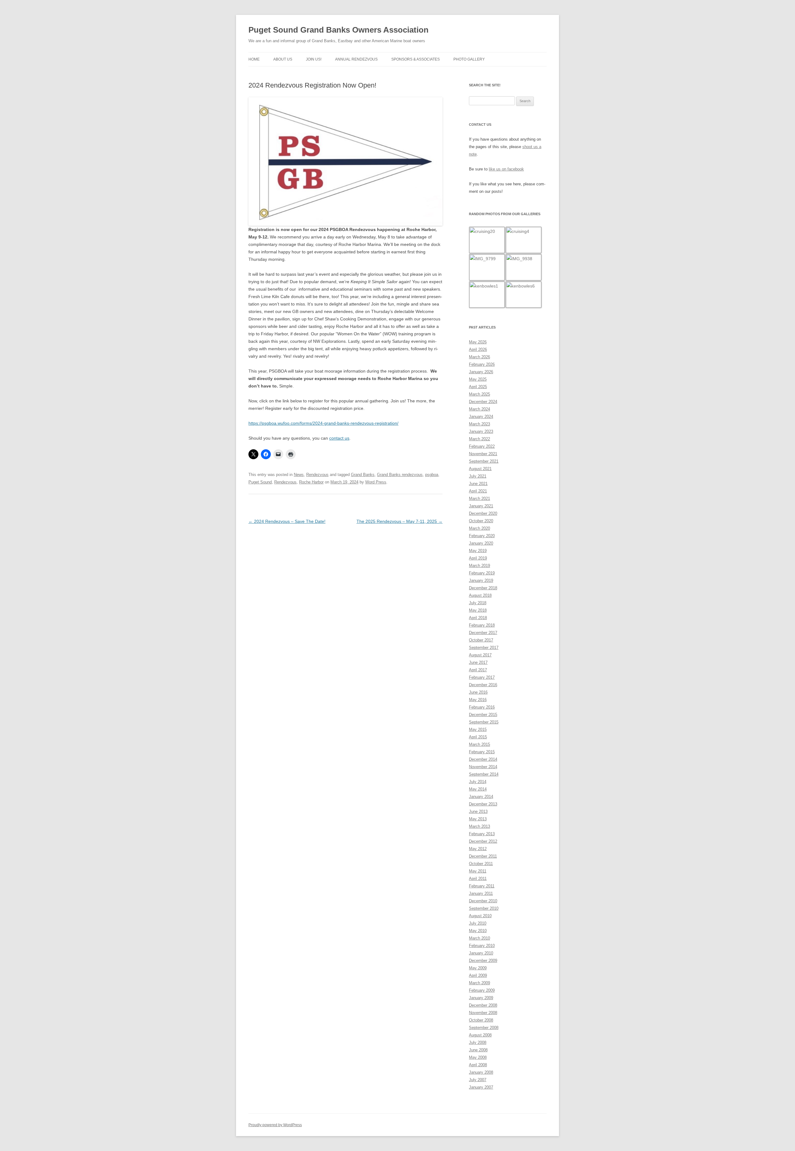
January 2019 (481, 580)
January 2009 (481, 997)
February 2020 (482, 535)
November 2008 (483, 1012)
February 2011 (481, 886)
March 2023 (479, 424)
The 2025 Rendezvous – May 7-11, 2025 (400, 521)
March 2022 (479, 439)
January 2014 (481, 796)
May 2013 (478, 819)
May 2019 (478, 550)
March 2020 (479, 528)
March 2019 (479, 565)
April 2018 (478, 617)
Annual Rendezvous (356, 59)
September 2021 (483, 461)
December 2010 (483, 901)
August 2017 (480, 655)
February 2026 (482, 364)
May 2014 (478, 789)
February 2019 (482, 573)
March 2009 (479, 983)
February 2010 (482, 945)
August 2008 (480, 1035)
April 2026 (478, 349)
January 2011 (481, 893)
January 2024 (481, 416)
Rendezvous (317, 474)
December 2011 (483, 856)
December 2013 (483, 804)
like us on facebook (506, 169)
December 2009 (483, 960)
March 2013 (479, 826)
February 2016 (482, 707)
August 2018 (480, 595)
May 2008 (478, 1057)
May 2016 (478, 699)
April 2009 (478, 975)
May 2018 (478, 610)
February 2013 (482, 834)
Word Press (375, 482)
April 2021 (478, 491)
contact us (339, 438)
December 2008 (483, 1005)
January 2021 (481, 506)
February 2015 (482, 752)
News (299, 474)
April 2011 (478, 878)
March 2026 (479, 357)
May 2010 (478, 930)
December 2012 (483, 841)
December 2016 (483, 684)
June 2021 (478, 483)
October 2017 (481, 640)
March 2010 (479, 938)
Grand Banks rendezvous (400, 474)
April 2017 (478, 670)
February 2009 (482, 990)
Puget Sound (260, 482)
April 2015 (478, 737)
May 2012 (478, 848)
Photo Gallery (469, 59)
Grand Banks (363, 474)
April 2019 (478, 558)
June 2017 (478, 662)
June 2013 (478, 811)
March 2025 (479, 394)
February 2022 (482, 446)
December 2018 (483, 588)
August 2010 (480, 915)
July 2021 (477, 476)
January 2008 (481, 1072)
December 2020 (483, 513)
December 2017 (483, 632)
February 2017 (482, 677)
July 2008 (477, 1042)
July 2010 (477, 923)
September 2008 (483, 1027)
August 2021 (480, 468)
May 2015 (478, 729)
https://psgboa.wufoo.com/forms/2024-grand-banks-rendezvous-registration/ (323, 423)
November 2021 (483, 453)
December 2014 (483, 759)
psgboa (431, 474)
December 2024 (483, 401)
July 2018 (477, 602)
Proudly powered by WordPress (275, 1125)
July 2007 (477, 1079)
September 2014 (483, 774)
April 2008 (478, 1065)
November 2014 (483, 766)
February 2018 (482, 625)
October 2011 (481, 863)
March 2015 (479, 744)
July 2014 (477, 781)
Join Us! (313, 59)
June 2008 (478, 1050)
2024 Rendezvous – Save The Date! (286, 521)
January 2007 (481, 1087)
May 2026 (478, 342)
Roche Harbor (311, 482)
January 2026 (481, 371)
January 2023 (481, 431)
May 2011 (477, 871)
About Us (282, 59)
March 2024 (479, 409)
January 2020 (481, 543)
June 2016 (478, 692)
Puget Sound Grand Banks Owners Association (338, 29)
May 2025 (478, 379)
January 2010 (481, 953)
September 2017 (483, 647)
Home (254, 59)
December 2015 (483, 714)
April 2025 (478, 386)
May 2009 (478, 968)
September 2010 (483, 908)
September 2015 (483, 722)
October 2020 (481, 521)
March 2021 (479, 498)
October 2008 (481, 1020)
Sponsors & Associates (415, 59)
